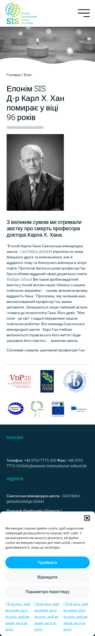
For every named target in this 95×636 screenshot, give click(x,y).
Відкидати (47, 577)
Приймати (47, 562)
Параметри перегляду (48, 591)
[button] (87, 518)
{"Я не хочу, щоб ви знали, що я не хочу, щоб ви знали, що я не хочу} (17, 616)
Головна (14, 74)
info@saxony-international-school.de (55, 465)
